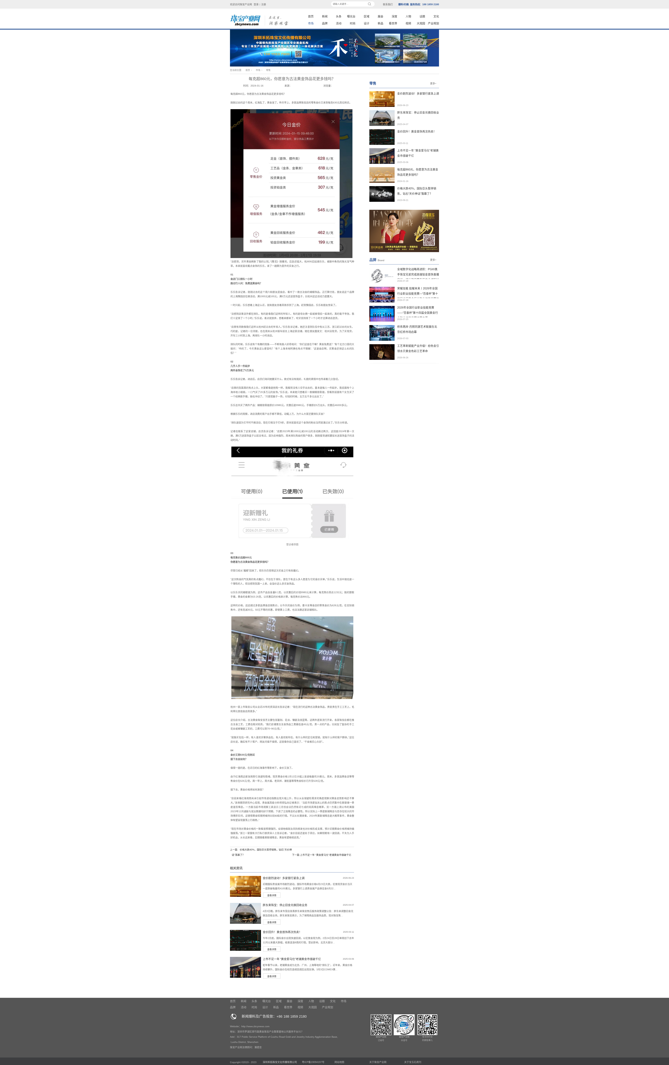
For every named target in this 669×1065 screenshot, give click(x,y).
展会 (380, 16)
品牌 (325, 23)
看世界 (393, 23)
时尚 (352, 23)
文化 (436, 16)
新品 (380, 23)
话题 (422, 16)
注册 (263, 4)
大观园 (421, 23)
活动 (338, 23)
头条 (338, 16)
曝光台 (351, 16)
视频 (408, 23)
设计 (366, 23)
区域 (366, 16)
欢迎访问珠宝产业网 (241, 4)
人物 (408, 16)
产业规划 (433, 23)
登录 (256, 4)
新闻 (325, 16)
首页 (311, 16)
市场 (311, 23)
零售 (268, 70)
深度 (394, 16)
